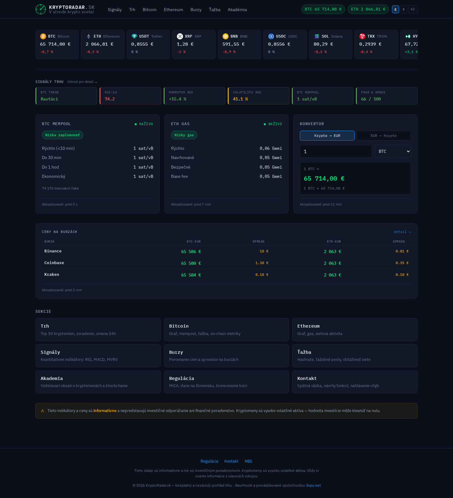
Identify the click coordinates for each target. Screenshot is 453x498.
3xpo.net (313, 485)
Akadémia (237, 9)
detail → (402, 232)
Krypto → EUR (327, 135)
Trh (132, 9)
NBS (248, 461)
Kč (413, 9)
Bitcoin (150, 9)
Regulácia (209, 461)
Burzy (196, 9)
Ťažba (214, 9)
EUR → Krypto (384, 135)
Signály (115, 9)
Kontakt (231, 461)
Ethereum (173, 9)
